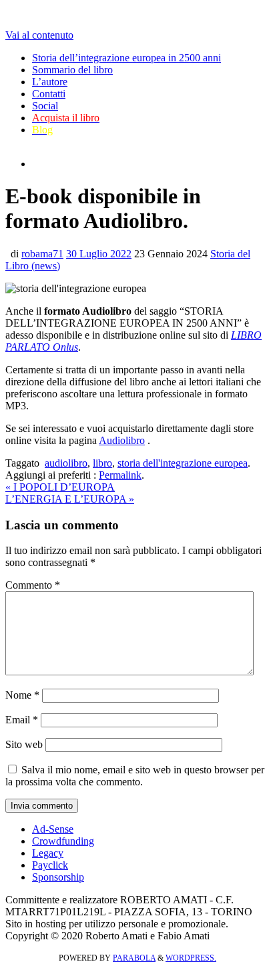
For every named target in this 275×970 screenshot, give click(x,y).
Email (21, 719)
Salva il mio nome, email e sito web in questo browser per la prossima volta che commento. (134, 775)
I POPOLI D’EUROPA (60, 487)
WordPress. (191, 958)
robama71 (42, 253)
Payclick (50, 865)
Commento (32, 585)
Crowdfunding (63, 841)
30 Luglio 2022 (98, 253)
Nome (22, 695)
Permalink (120, 475)
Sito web (24, 744)
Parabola (134, 958)
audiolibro (66, 463)
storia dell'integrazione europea (182, 463)
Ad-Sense (52, 829)
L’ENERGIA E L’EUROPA (69, 499)
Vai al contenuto (39, 35)
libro (102, 463)
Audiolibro (122, 440)
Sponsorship (58, 877)
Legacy (47, 853)
